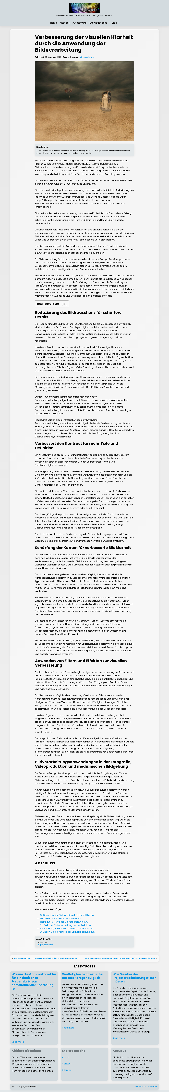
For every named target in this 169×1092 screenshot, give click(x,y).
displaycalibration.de (27, 1087)
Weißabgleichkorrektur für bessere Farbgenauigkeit (82, 976)
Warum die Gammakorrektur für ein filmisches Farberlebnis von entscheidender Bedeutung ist (34, 981)
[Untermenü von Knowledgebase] (108, 22)
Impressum (152, 1087)
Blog (114, 22)
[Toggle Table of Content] (63, 304)
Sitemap (67, 1070)
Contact (67, 1063)
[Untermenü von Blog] (118, 22)
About (65, 1057)
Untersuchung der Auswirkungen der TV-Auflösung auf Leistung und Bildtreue (120, 958)
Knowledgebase (98, 22)
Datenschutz (140, 1087)
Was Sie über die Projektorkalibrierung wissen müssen (135, 978)
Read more (18, 1041)
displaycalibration (87, 57)
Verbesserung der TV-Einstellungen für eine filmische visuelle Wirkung (45, 958)
